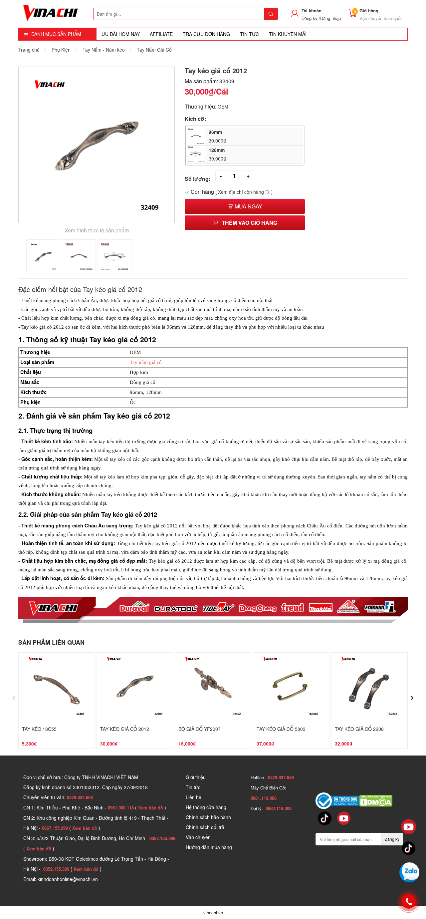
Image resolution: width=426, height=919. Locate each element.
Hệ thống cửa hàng (206, 807)
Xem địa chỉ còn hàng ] (245, 191)
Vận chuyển (198, 837)
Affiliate (161, 34)
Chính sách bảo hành (208, 817)
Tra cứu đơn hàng (206, 34)
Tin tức (193, 787)
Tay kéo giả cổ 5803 (281, 729)
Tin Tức (249, 34)
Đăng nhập (330, 18)
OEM (223, 106)
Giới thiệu (196, 777)
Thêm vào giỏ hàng (249, 222)
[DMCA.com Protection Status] (375, 799)
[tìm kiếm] (271, 14)
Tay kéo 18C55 (39, 729)
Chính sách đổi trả (205, 827)
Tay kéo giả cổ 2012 (124, 729)
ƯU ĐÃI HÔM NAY (121, 34)
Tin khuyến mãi (288, 34)
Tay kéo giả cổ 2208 (359, 729)
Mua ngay (247, 206)
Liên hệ (193, 797)
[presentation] (14, 696)
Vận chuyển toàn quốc (381, 18)
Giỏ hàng (368, 10)
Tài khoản (311, 10)
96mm (217, 136)
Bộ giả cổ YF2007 (199, 729)
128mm (217, 154)
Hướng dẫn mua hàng (209, 847)
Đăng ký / (311, 18)
